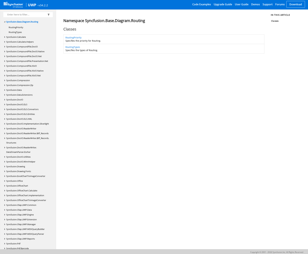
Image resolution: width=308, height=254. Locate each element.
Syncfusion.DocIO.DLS (16, 104)
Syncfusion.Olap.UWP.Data (19, 209)
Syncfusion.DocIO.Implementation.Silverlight (27, 123)
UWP (32, 4)
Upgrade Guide (223, 4)
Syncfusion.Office (14, 180)
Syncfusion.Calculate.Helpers (20, 41)
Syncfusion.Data (14, 90)
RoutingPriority (16, 27)
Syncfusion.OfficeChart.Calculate (21, 190)
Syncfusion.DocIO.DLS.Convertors (22, 109)
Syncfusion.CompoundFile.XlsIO (21, 65)
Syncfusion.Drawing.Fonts (18, 171)
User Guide (241, 4)
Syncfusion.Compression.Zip (19, 85)
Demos (255, 4)
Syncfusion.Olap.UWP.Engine (20, 214)
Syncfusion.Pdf (13, 243)
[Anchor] (62, 29)
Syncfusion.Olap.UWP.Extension (21, 219)
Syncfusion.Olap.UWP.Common (21, 205)
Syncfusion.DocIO (14, 99)
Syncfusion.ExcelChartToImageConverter (25, 176)
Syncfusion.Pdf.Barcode (17, 248)
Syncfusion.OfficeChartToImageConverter (26, 200)
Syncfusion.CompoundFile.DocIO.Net (24, 56)
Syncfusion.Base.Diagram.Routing (22, 21)
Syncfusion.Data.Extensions (19, 94)
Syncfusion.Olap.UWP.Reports (20, 238)
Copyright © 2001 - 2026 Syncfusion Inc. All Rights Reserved (276, 252)
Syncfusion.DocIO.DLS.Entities (20, 114)
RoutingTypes (15, 32)
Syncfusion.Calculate (16, 37)
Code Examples (201, 4)
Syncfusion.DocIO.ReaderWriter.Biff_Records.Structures (27, 140)
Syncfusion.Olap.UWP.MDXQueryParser (25, 233)
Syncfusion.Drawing (15, 166)
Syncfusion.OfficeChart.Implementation (25, 195)
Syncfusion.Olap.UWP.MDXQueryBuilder (25, 229)
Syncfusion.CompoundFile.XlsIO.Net (23, 75)
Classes (274, 20)
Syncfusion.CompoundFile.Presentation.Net (27, 61)
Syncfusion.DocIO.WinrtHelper (20, 161)
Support (268, 4)
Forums (280, 4)
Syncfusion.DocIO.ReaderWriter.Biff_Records (27, 133)
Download (295, 4)
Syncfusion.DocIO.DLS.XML (19, 118)
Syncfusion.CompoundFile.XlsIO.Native (24, 70)
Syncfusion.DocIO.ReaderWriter (21, 128)
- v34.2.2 (42, 5)
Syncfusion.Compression (18, 80)
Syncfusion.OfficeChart (17, 185)
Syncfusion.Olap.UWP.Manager (21, 224)
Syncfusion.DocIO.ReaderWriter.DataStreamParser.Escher (21, 149)
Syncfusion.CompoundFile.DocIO (22, 46)
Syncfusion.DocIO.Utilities (18, 156)
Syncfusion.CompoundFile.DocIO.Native (25, 51)
